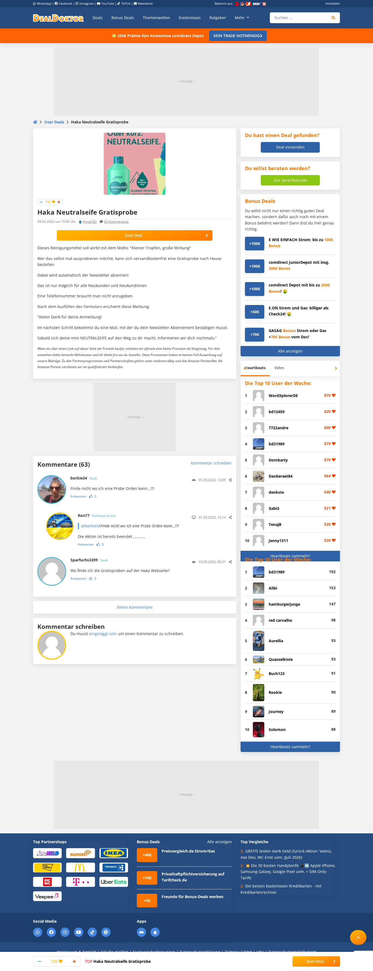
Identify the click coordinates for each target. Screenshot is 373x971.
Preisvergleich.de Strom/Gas (188, 851)
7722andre (278, 427)
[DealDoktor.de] (58, 18)
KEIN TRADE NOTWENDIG (237, 35)
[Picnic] (47, 881)
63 (116, 221)
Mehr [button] (240, 17)
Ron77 (97, 515)
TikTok (126, 3)
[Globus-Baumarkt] (80, 853)
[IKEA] (114, 853)
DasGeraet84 (280, 476)
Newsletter (145, 3)
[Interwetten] (47, 867)
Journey (276, 711)
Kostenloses (190, 17)
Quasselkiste (281, 659)
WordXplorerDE (283, 395)
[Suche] (333, 17)
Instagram (86, 3)
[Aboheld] (47, 853)
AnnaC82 (90, 221)
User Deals (54, 122)
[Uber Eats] (114, 881)
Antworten (78, 496)
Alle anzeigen (290, 351)
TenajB (275, 524)
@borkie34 (90, 525)
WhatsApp (44, 3)
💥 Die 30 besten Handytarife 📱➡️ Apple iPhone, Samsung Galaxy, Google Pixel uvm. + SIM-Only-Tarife (288, 871)
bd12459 (277, 411)
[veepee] (47, 895)
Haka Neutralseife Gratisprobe (118, 961)
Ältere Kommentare (135, 607)
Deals (98, 17)
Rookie (275, 692)
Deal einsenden (290, 147)
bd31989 (277, 443)
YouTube (108, 3)
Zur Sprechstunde (290, 180)
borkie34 (83, 478)
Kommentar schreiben (211, 463)
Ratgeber (217, 17)
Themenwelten (156, 17)
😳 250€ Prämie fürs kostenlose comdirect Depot (158, 35)
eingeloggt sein (103, 633)
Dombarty (278, 460)
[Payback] (114, 867)
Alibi (273, 588)
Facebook (65, 3)
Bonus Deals (122, 17)
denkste (276, 492)
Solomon (277, 729)
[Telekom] (80, 881)
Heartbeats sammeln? (290, 555)
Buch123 (277, 673)
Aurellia (276, 640)
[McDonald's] (80, 867)
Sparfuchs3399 (89, 560)
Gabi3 (274, 508)
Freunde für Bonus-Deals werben (192, 896)
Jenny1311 (278, 540)
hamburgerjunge (284, 604)
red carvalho (280, 620)
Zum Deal (133, 235)
